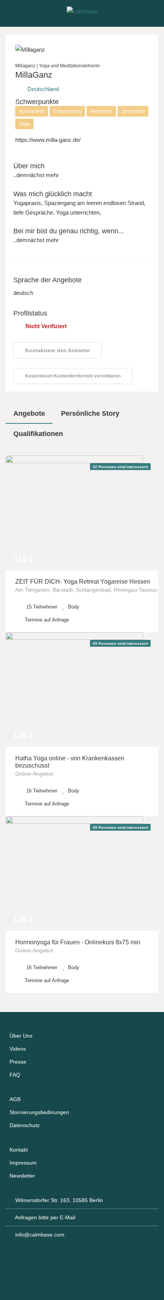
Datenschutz (25, 1125)
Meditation (101, 111)
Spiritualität (133, 111)
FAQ (15, 1075)
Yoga (24, 124)
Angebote (29, 413)
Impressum (23, 1163)
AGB (15, 1099)
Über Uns (21, 1036)
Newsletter (22, 1176)
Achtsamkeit (31, 111)
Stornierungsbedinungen (39, 1112)
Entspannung (67, 111)
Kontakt (19, 1150)
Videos (18, 1049)
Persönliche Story (90, 413)
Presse (18, 1062)
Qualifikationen (38, 434)
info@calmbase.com (39, 1235)
